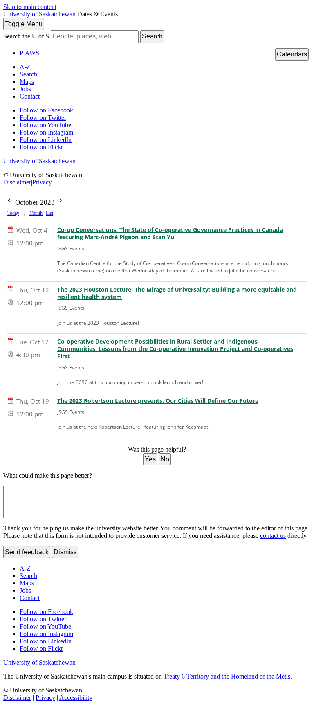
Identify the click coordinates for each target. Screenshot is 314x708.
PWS (29, 52)
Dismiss (65, 551)
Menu (24, 23)
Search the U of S (26, 36)
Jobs (25, 88)
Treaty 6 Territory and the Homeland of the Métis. (228, 676)
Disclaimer (17, 182)
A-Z (25, 66)
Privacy (42, 182)
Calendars (292, 54)
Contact (30, 96)
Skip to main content (29, 6)
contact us (273, 535)
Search (152, 36)
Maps (27, 81)
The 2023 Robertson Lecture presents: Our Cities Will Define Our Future (157, 401)
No (165, 459)
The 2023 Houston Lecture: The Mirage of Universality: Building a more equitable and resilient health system (177, 293)
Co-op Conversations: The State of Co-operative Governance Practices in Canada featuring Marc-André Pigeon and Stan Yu (170, 233)
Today (13, 213)
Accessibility (75, 697)
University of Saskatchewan (39, 14)
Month (36, 213)
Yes (150, 459)
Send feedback (27, 551)
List (49, 213)
